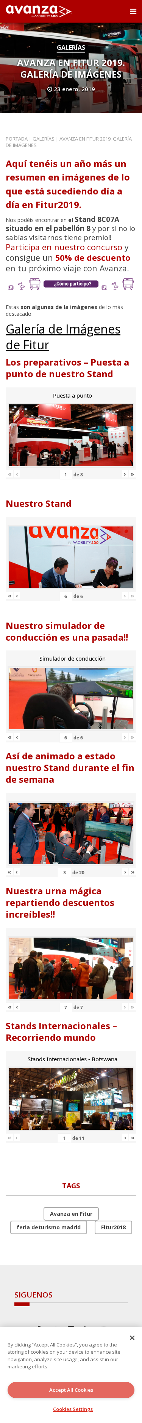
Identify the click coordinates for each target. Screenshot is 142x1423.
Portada (17, 138)
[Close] (132, 1337)
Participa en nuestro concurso (64, 247)
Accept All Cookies (71, 1389)
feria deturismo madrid (49, 1227)
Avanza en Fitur (71, 1213)
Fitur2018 (113, 1227)
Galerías (71, 47)
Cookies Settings (73, 1409)
